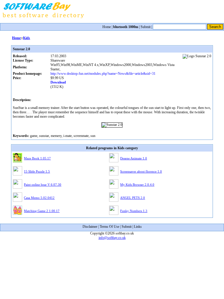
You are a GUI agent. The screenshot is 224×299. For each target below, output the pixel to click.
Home (106, 27)
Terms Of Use (109, 227)
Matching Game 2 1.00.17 (42, 211)
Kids (26, 38)
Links (138, 227)
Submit (145, 27)
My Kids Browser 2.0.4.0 (137, 184)
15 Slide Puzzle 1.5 (37, 171)
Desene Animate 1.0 (133, 158)
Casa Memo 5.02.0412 (39, 197)
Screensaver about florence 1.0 (141, 171)
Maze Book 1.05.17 (37, 158)
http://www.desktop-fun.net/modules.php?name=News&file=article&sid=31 (102, 74)
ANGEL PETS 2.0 (132, 197)
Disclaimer (90, 227)
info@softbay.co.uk (112, 238)
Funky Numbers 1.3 (133, 211)
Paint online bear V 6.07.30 (42, 184)
